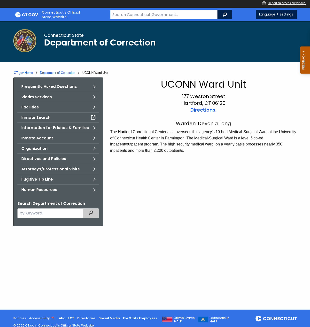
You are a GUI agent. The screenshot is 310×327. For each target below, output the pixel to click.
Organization (34, 148)
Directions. (203, 109)
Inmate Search (35, 117)
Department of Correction (57, 73)
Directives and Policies (43, 158)
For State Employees (140, 318)
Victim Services (36, 97)
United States (184, 319)
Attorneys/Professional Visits (50, 169)
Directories (86, 318)
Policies (19, 318)
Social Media (109, 318)
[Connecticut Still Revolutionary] (276, 318)
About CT (66, 318)
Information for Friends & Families (55, 127)
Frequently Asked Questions (49, 86)
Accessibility (39, 318)
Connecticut (219, 319)
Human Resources (39, 189)
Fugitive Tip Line (37, 179)
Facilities (30, 107)
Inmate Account (37, 138)
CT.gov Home (23, 73)
